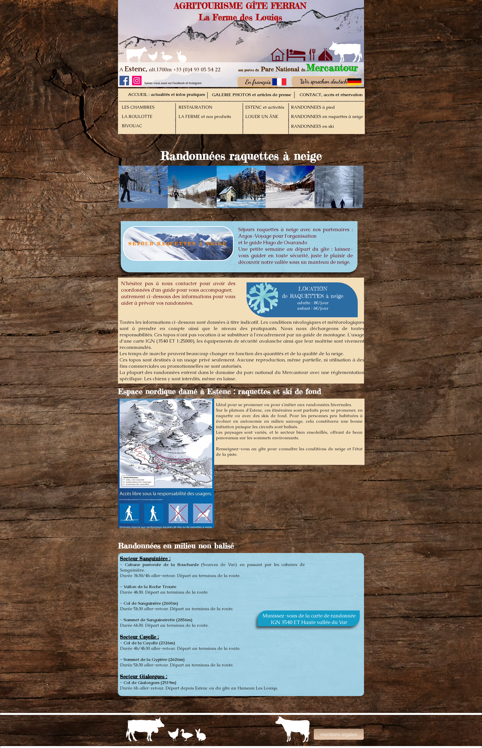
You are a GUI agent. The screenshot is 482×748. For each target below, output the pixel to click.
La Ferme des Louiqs (240, 17)
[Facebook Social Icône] (124, 80)
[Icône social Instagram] (137, 80)
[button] (143, 187)
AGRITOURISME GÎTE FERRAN (240, 6)
